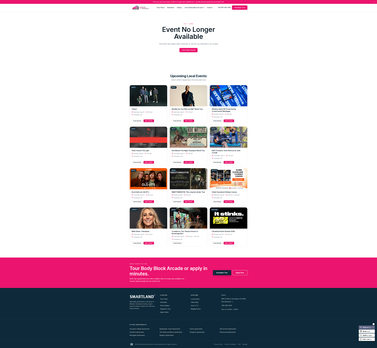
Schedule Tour (239, 7)
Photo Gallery (164, 306)
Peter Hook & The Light (140, 151)
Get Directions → (227, 302)
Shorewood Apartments (228, 332)
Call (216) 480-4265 (224, 7)
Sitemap (245, 344)
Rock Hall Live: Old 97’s (140, 192)
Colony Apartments (196, 329)
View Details (137, 121)
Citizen (134, 109)
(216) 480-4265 (226, 305)
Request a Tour (165, 309)
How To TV (195, 306)
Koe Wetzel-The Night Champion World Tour (188, 151)
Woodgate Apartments (137, 335)
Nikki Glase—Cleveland (140, 231)
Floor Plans (160, 7)
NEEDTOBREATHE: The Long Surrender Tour (188, 192)
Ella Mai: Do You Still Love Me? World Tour (187, 109)
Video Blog (194, 302)
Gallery (179, 7)
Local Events (195, 299)
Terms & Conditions (230, 344)
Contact (209, 7)
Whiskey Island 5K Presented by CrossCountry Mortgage (224, 110)
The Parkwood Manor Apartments (171, 332)
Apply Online (164, 312)
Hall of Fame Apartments (228, 329)
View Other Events (188, 50)
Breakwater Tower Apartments (170, 329)
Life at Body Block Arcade (194, 7)
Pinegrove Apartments (197, 332)
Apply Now (240, 273)
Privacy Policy (218, 344)
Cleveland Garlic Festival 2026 (223, 231)
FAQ (239, 344)
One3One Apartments (137, 332)
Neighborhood (195, 309)
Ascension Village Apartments (139, 329)
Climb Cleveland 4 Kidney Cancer (224, 192)
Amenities (170, 7)
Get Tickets (149, 121)
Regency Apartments (167, 335)
